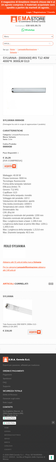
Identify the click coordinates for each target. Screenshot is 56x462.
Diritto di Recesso (10, 395)
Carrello (51, 12)
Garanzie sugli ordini (11, 398)
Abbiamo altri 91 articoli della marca (22, 262)
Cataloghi (8, 446)
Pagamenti (7, 375)
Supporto (6, 386)
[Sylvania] (14, 257)
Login (29, 12)
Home (6, 427)
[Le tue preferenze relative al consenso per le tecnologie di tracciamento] (51, 457)
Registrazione (40, 12)
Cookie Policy (10, 423)
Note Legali (7, 402)
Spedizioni (7, 378)
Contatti (7, 449)
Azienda (7, 431)
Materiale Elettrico (12, 435)
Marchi (7, 442)
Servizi (7, 438)
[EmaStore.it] (28, 21)
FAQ (5, 382)
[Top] (53, 422)
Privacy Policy (10, 418)
